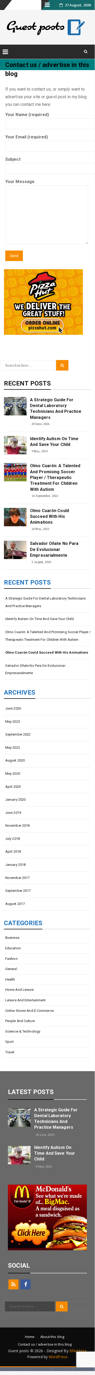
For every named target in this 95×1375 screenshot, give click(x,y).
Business (12, 938)
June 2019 (13, 813)
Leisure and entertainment (25, 1000)
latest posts (31, 1092)
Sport (9, 1042)
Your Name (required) (27, 114)
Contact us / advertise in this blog (45, 1344)
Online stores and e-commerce (29, 1011)
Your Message (19, 181)
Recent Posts (27, 383)
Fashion (11, 959)
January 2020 (15, 799)
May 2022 (12, 747)
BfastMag (78, 1350)
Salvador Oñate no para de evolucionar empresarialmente (54, 549)
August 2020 (15, 760)
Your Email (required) (26, 136)
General (11, 969)
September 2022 (18, 734)
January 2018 (15, 865)
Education (13, 948)
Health (10, 979)
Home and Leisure (19, 990)
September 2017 (18, 891)
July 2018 (12, 839)
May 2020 (12, 773)
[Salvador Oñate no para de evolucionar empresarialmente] (15, 550)
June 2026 (13, 708)
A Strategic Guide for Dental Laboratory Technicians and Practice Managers (55, 408)
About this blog (52, 1336)
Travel (9, 1052)
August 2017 (15, 904)
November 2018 (17, 825)
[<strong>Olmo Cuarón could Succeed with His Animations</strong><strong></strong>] (15, 517)
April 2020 (13, 787)
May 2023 (12, 721)
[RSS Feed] (13, 1284)
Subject (13, 159)
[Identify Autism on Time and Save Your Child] (15, 445)
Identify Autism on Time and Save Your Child (54, 441)
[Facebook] (26, 1284)
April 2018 (13, 851)
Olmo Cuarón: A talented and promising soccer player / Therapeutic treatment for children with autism (55, 477)
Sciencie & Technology (22, 1031)
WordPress (58, 1356)
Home (29, 1336)
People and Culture (20, 1021)
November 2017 (17, 878)
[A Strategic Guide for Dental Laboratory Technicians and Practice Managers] (15, 406)
